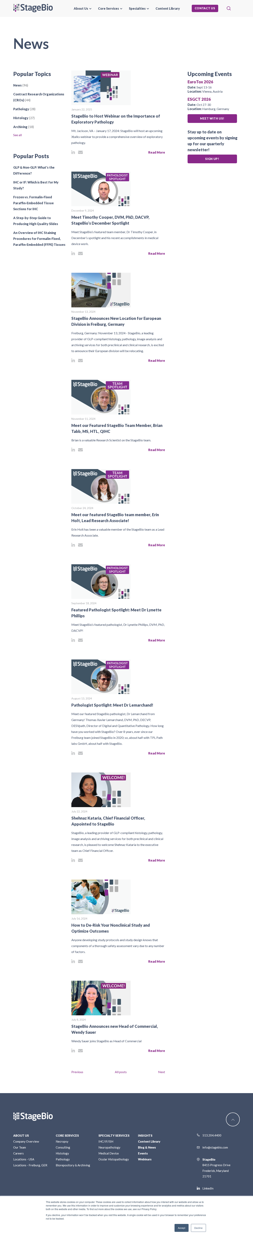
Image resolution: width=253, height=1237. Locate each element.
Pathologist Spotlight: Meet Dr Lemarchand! (112, 705)
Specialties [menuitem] (137, 8)
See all (17, 135)
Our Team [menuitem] (19, 1147)
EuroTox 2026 (200, 81)
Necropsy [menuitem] (62, 1141)
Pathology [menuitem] (63, 1159)
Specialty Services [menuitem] (113, 1135)
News (20, 85)
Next (161, 1072)
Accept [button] (181, 1227)
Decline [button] (198, 1227)
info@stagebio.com (215, 1147)
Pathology (24, 109)
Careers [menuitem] (18, 1153)
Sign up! (212, 159)
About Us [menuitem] (81, 8)
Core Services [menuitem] (108, 8)
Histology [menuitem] (62, 1153)
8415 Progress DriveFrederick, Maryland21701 (216, 1168)
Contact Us (205, 8)
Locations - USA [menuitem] (23, 1159)
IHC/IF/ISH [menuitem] (105, 1141)
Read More (156, 152)
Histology (24, 118)
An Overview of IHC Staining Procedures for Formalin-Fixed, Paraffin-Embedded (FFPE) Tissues (39, 238)
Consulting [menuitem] (63, 1147)
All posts (121, 1072)
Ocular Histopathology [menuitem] (113, 1159)
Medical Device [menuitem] (108, 1153)
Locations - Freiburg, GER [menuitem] (30, 1165)
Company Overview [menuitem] (26, 1141)
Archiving (23, 127)
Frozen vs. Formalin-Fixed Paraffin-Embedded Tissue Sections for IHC (33, 203)
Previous (77, 1072)
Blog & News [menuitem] (147, 1147)
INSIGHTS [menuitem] (145, 1135)
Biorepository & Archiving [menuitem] (73, 1165)
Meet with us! (212, 118)
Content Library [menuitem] (168, 8)
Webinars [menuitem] (145, 1159)
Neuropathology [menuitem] (109, 1147)
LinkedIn (207, 1188)
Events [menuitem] (143, 1153)
